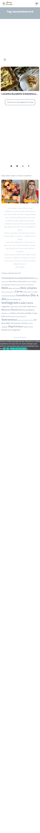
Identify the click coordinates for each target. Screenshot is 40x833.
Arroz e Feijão (31, 281)
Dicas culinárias (14, 299)
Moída (3, 313)
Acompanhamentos (25, 278)
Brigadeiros (10, 292)
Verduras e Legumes (10, 330)
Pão (3, 316)
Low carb (26, 306)
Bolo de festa (14, 288)
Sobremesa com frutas (25, 320)
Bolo (4, 288)
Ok (4, 348)
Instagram (10, 303)
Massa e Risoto (10, 309)
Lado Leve (26, 302)
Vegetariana (15, 326)
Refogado (16, 316)
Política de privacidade (18, 348)
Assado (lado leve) (21, 285)
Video (35, 69)
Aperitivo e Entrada (17, 281)
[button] (4, 3)
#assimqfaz (7, 278)
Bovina (3, 292)
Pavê (8, 313)
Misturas (23, 310)
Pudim (34, 313)
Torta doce (15, 323)
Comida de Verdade (8, 296)
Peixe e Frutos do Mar (21, 313)
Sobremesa (9, 319)
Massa (34, 306)
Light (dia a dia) (16, 306)
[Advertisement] (20, 36)
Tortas (24, 323)
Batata (31, 285)
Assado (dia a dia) (8, 285)
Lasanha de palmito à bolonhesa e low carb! (20, 94)
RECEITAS (9, 316)
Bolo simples (28, 288)
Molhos (31, 310)
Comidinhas (23, 295)
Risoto (23, 316)
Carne (19, 291)
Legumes (5, 306)
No (8, 348)
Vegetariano (28, 327)
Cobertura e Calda (30, 292)
